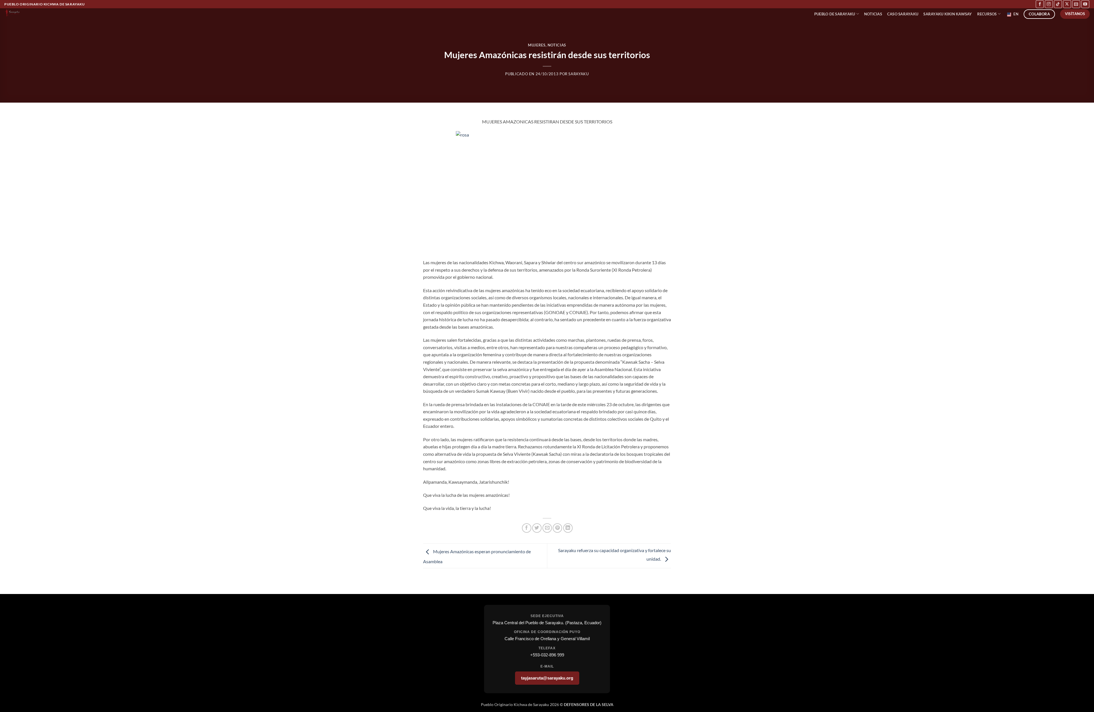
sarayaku (578, 74)
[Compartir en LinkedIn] (568, 528)
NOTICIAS (873, 14)
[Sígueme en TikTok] (1058, 4)
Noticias (557, 45)
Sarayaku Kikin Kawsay (947, 14)
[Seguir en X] (1067, 4)
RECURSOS (987, 14)
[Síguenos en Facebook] (1040, 4)
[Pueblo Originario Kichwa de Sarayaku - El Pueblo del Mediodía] (34, 12)
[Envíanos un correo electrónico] (1076, 4)
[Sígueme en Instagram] (1049, 4)
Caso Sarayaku (902, 14)
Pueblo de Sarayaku (834, 14)
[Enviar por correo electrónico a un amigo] (547, 528)
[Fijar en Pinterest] (557, 528)
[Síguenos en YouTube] (1085, 4)
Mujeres (537, 45)
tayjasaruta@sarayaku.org (547, 678)
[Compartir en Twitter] (537, 528)
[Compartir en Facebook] (526, 528)
